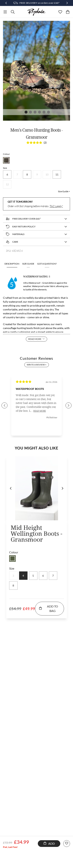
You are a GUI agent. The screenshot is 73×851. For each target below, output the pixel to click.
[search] (12, 12)
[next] (62, 488)
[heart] (60, 12)
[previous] (10, 488)
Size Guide (28, 263)
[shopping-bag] (68, 12)
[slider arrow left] (4, 405)
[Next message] (67, 3)
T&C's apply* (56, 206)
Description (11, 263)
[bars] (5, 12)
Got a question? (47, 263)
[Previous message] (6, 3)
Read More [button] (39, 411)
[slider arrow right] (69, 405)
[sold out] (12, 558)
